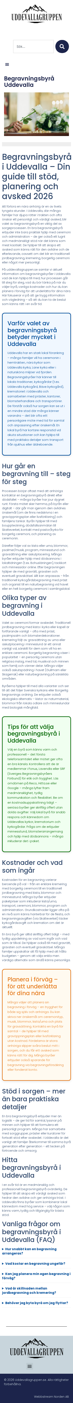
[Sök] (62, 46)
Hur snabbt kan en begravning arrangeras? (29, 1251)
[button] (7, 64)
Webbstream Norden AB (51, 1397)
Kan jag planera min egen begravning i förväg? (36, 1276)
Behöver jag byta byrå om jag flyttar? (36, 1303)
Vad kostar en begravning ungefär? (35, 1263)
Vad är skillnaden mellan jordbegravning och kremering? (29, 1290)
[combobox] (33, 46)
